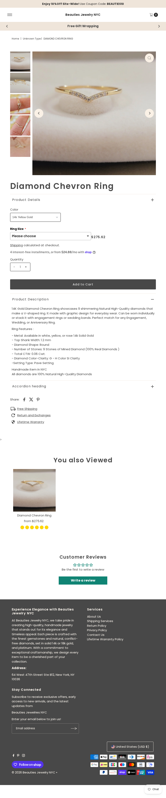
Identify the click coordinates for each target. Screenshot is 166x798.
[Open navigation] (10, 15)
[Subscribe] (74, 728)
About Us (94, 616)
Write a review (83, 580)
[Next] (159, 26)
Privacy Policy (97, 630)
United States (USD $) (132, 746)
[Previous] (7, 26)
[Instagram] (23, 756)
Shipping (16, 245)
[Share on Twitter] (31, 399)
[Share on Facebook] (24, 399)
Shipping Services (100, 621)
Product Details (26, 199)
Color (14, 209)
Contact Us (95, 635)
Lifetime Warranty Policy (105, 639)
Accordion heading (29, 386)
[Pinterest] (18, 756)
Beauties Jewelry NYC (82, 15)
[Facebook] (13, 756)
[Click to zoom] (149, 58)
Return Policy (96, 625)
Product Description (30, 299)
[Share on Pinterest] (38, 399)
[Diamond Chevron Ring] (34, 490)
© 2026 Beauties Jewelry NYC (33, 772)
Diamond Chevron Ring (34, 515)
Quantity (16, 259)
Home (15, 38)
